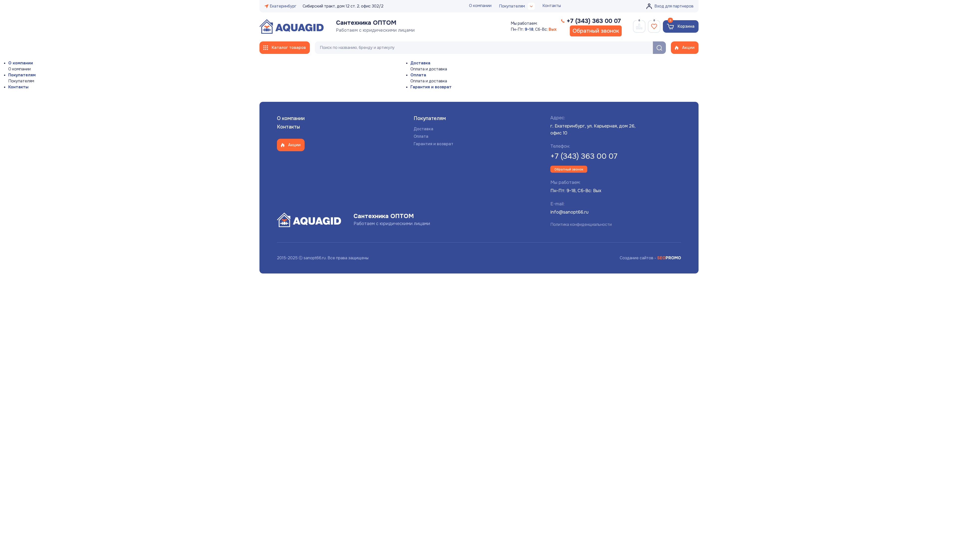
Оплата (418, 75)
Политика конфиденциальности (581, 224)
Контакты (551, 5)
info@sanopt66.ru (569, 212)
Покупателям (22, 75)
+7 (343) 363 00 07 (583, 156)
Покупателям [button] (512, 6)
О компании (480, 5)
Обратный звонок (596, 30)
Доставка (420, 63)
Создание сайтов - (650, 258)
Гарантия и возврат (431, 87)
